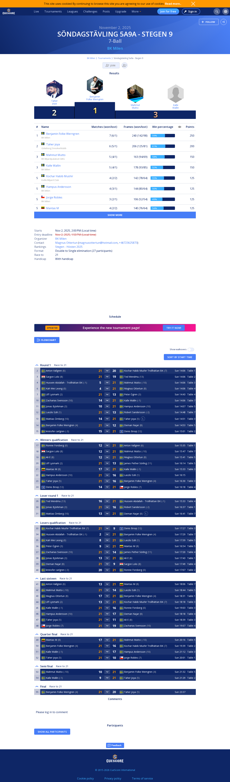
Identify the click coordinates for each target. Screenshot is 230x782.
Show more (115, 215)
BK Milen (115, 48)
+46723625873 (128, 243)
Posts (106, 11)
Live (36, 11)
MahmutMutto (135, 106)
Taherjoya (54, 102)
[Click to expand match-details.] (107, 371)
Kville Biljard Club (50, 180)
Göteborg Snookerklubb (53, 148)
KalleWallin (175, 106)
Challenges (90, 11)
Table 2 (191, 376)
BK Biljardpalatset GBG (53, 158)
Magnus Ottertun (66, 243)
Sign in (192, 11)
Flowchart (48, 340)
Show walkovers (179, 349)
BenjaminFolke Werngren (94, 98)
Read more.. (173, 4)
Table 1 (191, 370)
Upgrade (120, 11)
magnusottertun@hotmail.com (98, 243)
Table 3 (191, 382)
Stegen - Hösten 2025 (69, 247)
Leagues (72, 11)
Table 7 (191, 400)
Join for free (168, 11)
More (135, 11)
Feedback (116, 745)
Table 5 (191, 406)
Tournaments (53, 11)
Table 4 (191, 388)
